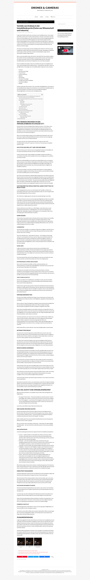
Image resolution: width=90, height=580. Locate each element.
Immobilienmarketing (23, 106)
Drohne (24, 559)
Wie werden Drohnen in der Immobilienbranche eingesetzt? (28, 96)
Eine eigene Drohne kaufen (24, 112)
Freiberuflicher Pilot (23, 117)
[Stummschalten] (70, 53)
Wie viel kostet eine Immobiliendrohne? (25, 110)
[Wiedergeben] (58, 53)
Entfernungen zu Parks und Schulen (26, 104)
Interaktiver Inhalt (22, 107)
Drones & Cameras (45, 7)
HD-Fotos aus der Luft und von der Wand (26, 97)
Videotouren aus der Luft (25, 105)
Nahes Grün (22, 102)
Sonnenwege (22, 101)
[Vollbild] (71, 53)
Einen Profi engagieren (23, 114)
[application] (65, 50)
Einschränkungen (23, 113)
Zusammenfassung (21, 118)
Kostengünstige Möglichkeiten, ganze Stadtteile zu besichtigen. (31, 98)
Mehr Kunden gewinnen (23, 109)
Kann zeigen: (21, 100)
